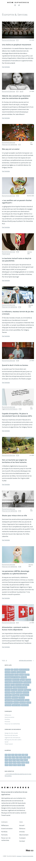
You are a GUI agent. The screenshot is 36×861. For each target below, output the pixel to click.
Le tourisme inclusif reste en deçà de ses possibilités (16, 259)
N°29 (17, 360)
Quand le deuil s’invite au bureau (15, 365)
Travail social (6, 254)
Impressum (19, 856)
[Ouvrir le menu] (15, 5)
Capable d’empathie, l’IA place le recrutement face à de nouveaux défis (17, 415)
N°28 (19, 566)
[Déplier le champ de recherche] (19, 5)
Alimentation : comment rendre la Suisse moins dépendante (15, 628)
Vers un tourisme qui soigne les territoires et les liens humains (14, 461)
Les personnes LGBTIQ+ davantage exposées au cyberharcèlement (15, 572)
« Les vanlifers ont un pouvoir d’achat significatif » (17, 201)
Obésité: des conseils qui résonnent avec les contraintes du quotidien (16, 97)
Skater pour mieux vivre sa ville (14, 516)
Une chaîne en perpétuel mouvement (16, 45)
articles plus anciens (26, 660)
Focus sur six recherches (9, 144)
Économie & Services (8, 40)
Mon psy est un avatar (11, 149)
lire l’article (6, 67)
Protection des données (27, 856)
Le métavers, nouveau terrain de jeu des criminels (18, 313)
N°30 (17, 196)
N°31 (17, 40)
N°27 (17, 622)
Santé (21, 91)
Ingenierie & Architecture (9, 409)
